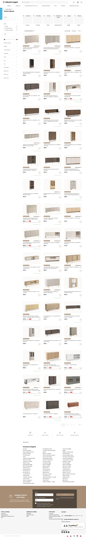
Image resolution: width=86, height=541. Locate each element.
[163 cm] (24, 101)
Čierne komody (26, 467)
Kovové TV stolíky (46, 461)
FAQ (2, 517)
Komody (25, 449)
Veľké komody (26, 475)
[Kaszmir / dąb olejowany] (24, 273)
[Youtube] (66, 532)
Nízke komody (46, 472)
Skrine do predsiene (67, 464)
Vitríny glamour (46, 478)
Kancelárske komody (47, 449)
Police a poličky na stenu (28, 452)
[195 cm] (23, 101)
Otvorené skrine (26, 455)
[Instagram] (64, 532)
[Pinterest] (68, 532)
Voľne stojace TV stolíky (68, 459)
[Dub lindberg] (45, 101)
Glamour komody (66, 467)
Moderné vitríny (66, 477)
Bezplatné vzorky (30, 515)
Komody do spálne (27, 450)
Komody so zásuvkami (48, 459)
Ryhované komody (67, 470)
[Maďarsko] (74, 536)
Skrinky (44, 452)
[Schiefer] (65, 395)
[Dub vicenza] (45, 199)
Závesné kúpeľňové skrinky (68, 481)
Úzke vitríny (65, 478)
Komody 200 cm (46, 470)
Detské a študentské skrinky (29, 458)
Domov (3, 9)
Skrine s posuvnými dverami (49, 455)
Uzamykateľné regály (27, 464)
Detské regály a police (47, 458)
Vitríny (24, 456)
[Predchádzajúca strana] (61, 425)
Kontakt (50, 517)
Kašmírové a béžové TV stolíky (49, 477)
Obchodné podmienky (54, 515)
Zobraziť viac (26, 442)
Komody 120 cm (26, 470)
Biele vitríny (65, 480)
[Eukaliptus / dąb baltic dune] (23, 273)
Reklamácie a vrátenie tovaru (7, 516)
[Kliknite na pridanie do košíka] (39, 51)
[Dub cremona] (24, 346)
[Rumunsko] (77, 536)
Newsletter (29, 513)
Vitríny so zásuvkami (27, 480)
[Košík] (81, 2)
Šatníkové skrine (66, 453)
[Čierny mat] (64, 395)
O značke (51, 513)
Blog (27, 516)
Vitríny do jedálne (27, 481)
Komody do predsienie (67, 458)
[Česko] (71, 536)
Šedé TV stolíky (66, 475)
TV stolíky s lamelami (27, 477)
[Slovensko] (80, 536)
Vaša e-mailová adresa (40, 497)
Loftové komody (46, 469)
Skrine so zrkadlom (47, 464)
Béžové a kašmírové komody (69, 474)
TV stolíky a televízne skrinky (49, 450)
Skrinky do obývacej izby (68, 452)
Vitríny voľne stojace (47, 456)
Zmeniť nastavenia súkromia (55, 519)
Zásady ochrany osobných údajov (65, 497)
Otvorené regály (66, 463)
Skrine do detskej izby (27, 466)
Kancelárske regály (47, 463)
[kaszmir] (23, 224)
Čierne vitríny (46, 480)
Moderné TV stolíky (67, 461)
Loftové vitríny (26, 478)
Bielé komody (46, 467)
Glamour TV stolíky (67, 466)
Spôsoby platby (4, 515)
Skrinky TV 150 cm (66, 472)
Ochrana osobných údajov (55, 516)
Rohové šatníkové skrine (68, 455)
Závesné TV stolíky (27, 459)
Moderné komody (27, 469)
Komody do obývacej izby (68, 456)
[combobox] (44, 2)
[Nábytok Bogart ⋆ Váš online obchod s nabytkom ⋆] (10, 2)
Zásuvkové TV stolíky (27, 461)
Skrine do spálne (46, 466)
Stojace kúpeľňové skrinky (28, 483)
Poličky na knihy (26, 463)
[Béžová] (23, 346)
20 (79, 425)
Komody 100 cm (26, 472)
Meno (36, 492)
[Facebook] (62, 532)
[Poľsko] (67, 536)
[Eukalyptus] (65, 297)
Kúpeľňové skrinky (27, 453)
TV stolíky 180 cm (26, 474)
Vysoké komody (66, 469)
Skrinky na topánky (47, 453)
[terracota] (64, 297)
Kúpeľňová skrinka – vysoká (49, 481)
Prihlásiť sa (65, 494)
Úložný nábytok (9, 9)
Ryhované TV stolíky (47, 474)
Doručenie (3, 513)
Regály (64, 450)
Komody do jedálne (67, 449)
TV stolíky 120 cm (46, 475)
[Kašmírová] (64, 224)
